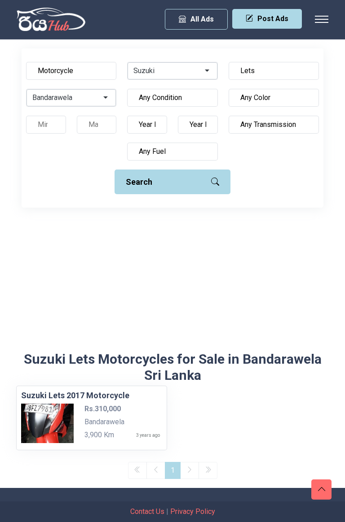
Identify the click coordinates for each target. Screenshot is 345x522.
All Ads (202, 19)
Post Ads (272, 18)
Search (139, 182)
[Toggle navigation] (321, 19)
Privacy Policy (192, 511)
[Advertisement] (172, 284)
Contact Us (147, 511)
